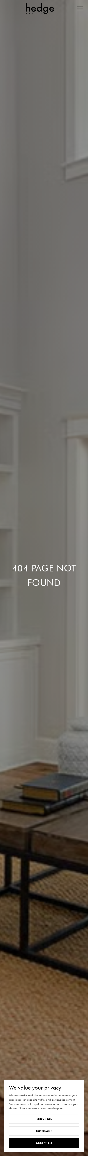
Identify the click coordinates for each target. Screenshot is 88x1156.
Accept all (44, 1143)
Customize (44, 1131)
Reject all (44, 1119)
